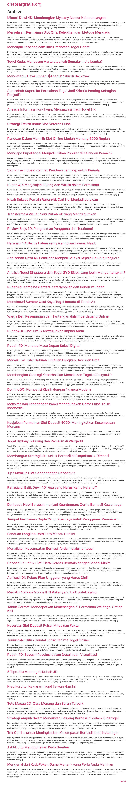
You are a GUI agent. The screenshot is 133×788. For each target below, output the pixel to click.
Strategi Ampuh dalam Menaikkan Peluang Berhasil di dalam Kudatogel (63, 718)
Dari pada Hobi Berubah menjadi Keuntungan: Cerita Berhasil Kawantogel (64, 505)
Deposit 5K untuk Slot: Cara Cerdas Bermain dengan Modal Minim (59, 563)
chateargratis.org (24, 4)
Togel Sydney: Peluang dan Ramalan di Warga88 (45, 441)
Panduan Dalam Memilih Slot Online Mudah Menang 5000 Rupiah (58, 139)
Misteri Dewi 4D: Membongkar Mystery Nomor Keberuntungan (56, 18)
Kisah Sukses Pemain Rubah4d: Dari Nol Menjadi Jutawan (52, 199)
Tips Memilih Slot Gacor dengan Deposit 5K (41, 473)
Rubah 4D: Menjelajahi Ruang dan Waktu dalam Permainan (53, 185)
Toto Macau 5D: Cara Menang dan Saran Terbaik (45, 703)
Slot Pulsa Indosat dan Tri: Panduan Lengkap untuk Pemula (53, 170)
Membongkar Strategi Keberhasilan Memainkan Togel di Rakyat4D (59, 375)
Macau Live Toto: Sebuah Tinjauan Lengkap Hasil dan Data (53, 360)
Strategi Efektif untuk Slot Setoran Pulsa (39, 124)
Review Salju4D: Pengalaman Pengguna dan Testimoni (50, 229)
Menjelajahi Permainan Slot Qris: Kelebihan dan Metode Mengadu (58, 32)
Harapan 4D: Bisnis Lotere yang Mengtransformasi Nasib (51, 243)
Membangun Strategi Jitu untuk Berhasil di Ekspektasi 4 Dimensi (58, 456)
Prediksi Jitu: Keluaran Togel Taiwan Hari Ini (41, 686)
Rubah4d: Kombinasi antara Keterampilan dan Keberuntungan (55, 287)
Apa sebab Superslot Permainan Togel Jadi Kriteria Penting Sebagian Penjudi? (61, 93)
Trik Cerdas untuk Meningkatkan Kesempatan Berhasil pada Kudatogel (62, 733)
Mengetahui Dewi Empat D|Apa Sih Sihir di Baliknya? (48, 76)
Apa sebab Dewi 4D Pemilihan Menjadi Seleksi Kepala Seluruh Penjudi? (63, 258)
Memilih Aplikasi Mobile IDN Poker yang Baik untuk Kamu (52, 592)
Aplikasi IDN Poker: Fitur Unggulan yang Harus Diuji (47, 578)
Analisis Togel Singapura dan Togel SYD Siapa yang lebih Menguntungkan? (66, 273)
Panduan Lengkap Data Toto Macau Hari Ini (41, 534)
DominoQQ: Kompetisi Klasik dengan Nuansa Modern (49, 389)
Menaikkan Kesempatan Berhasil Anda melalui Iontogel (50, 548)
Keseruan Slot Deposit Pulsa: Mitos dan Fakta (43, 625)
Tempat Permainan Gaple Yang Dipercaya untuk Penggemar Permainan (63, 519)
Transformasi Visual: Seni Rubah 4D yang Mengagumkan (51, 214)
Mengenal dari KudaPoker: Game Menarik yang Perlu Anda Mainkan (60, 764)
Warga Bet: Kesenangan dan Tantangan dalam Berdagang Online (58, 316)
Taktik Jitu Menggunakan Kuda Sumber (38, 747)
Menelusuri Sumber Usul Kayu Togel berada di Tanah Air (51, 302)
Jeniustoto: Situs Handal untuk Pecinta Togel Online (48, 640)
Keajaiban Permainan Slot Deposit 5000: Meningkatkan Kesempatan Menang (61, 425)
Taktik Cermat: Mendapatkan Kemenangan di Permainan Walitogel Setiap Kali (64, 609)
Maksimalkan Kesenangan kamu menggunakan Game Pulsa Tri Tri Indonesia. (58, 406)
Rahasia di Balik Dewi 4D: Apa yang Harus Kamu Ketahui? (52, 487)
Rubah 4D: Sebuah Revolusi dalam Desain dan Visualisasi (52, 655)
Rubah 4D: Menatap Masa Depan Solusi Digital (43, 346)
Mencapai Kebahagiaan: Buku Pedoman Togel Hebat (48, 47)
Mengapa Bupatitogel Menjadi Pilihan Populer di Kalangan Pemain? (59, 153)
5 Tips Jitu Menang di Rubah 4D (32, 672)
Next (123, 781)
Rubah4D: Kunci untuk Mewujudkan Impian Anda (45, 331)
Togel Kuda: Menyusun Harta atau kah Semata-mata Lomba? (55, 61)
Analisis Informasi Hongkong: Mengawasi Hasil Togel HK (51, 109)
